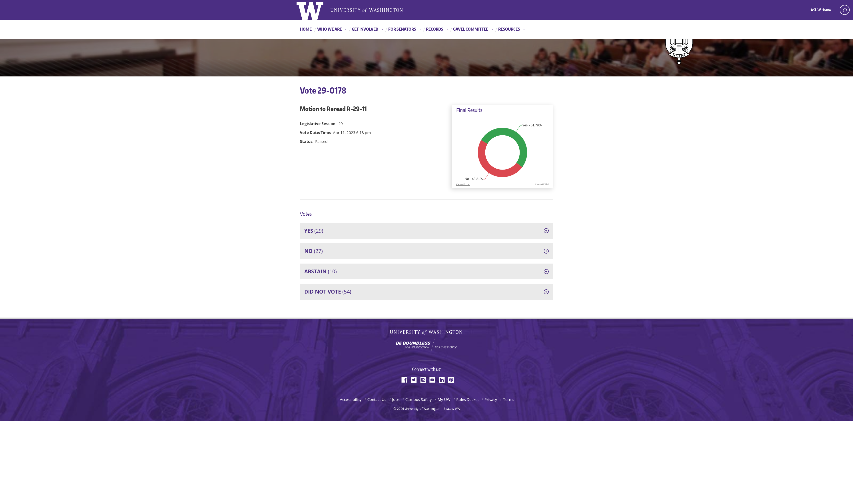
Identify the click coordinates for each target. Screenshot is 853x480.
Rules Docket (467, 399)
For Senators (402, 29)
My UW (444, 399)
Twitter (415, 379)
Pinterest (452, 379)
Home (306, 29)
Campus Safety (418, 399)
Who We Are (329, 29)
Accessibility (351, 399)
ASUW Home (821, 9)
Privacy (490, 399)
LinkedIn (443, 379)
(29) (313, 230)
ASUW (315, 10)
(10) (320, 271)
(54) (327, 291)
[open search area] (845, 10)
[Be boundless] (426, 346)
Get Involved (365, 29)
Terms (508, 399)
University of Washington (426, 333)
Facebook (406, 379)
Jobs (396, 399)
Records (434, 29)
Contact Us (376, 399)
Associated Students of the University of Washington (366, 10)
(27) (313, 250)
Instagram (424, 379)
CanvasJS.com (463, 184)
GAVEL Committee (470, 29)
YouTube (434, 379)
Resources (509, 29)
